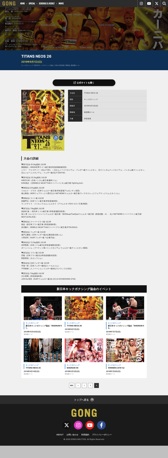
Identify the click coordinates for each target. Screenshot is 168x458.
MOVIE (61, 3)
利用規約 (85, 434)
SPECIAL (32, 3)
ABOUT (60, 434)
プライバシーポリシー (102, 434)
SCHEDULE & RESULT (47, 3)
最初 (71, 385)
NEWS (22, 3)
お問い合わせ (72, 434)
